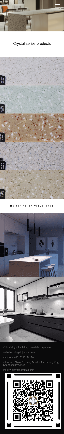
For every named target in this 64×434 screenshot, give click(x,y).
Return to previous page (32, 206)
